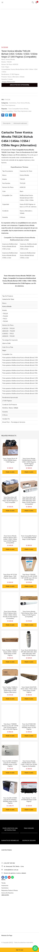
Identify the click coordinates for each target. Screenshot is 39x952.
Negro (4, 350)
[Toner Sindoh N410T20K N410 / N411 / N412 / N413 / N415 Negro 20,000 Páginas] (29, 676)
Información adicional (20, 123)
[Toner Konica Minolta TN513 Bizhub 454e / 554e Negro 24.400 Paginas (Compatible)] (29, 600)
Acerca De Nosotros (7, 893)
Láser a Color (6, 343)
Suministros (12, 103)
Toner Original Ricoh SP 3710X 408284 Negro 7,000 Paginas (10, 460)
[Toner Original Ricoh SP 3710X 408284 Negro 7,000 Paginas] (10, 447)
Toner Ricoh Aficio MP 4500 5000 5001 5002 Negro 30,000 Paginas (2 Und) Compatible (10, 499)
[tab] (6, 123)
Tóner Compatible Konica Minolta (18, 108)
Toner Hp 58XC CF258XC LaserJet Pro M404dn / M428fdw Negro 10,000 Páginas (10, 763)
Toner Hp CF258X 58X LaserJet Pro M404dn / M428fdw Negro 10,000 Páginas (29, 726)
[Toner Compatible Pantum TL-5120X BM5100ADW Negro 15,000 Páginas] (29, 525)
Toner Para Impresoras (8, 105)
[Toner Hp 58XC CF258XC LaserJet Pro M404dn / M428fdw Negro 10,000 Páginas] (10, 750)
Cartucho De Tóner (8, 299)
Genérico (5, 408)
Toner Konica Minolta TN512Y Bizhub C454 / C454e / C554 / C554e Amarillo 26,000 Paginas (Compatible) (10, 615)
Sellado (16, 408)
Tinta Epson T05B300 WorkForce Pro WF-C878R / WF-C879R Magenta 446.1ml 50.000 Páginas (10, 726)
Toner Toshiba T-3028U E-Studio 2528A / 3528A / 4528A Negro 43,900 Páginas (10, 652)
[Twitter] (6, 877)
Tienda (3, 883)
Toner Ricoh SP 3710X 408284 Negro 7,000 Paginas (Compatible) (10, 576)
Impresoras (4, 885)
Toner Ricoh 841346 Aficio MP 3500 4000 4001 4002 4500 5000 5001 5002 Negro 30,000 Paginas (29, 652)
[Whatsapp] (12, 877)
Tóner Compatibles (7, 111)
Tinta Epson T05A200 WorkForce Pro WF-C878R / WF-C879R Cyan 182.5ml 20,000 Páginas (29, 577)
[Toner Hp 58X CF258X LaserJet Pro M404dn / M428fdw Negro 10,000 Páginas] (10, 787)
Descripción (6, 123)
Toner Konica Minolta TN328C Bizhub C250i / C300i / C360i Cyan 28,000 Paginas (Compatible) (29, 763)
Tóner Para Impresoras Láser (22, 111)
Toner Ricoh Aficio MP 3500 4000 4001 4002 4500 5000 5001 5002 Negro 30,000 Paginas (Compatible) (29, 500)
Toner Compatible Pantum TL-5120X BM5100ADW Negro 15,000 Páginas (29, 537)
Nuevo (11, 408)
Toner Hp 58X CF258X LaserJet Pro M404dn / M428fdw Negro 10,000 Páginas (10, 800)
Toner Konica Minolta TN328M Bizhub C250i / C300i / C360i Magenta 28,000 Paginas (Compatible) (29, 462)
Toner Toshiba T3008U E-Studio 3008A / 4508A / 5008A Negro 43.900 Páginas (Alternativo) (10, 689)
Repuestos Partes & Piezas (9, 890)
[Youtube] (9, 877)
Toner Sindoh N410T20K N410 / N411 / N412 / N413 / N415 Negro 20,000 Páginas (29, 689)
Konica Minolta (6, 306)
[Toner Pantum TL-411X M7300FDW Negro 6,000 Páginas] (29, 787)
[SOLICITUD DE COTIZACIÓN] (19, 85)
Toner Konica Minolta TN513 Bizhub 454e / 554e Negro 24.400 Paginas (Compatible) (29, 614)
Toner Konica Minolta (23, 103)
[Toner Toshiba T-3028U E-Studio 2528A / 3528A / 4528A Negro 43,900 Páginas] (10, 639)
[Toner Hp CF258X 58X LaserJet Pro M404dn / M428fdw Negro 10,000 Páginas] (29, 713)
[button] (36, 2)
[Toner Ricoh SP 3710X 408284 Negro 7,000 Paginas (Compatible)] (10, 563)
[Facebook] (2, 877)
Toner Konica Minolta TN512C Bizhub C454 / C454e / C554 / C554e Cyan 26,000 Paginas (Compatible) (10, 539)
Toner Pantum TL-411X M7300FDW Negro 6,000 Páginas (28, 799)
